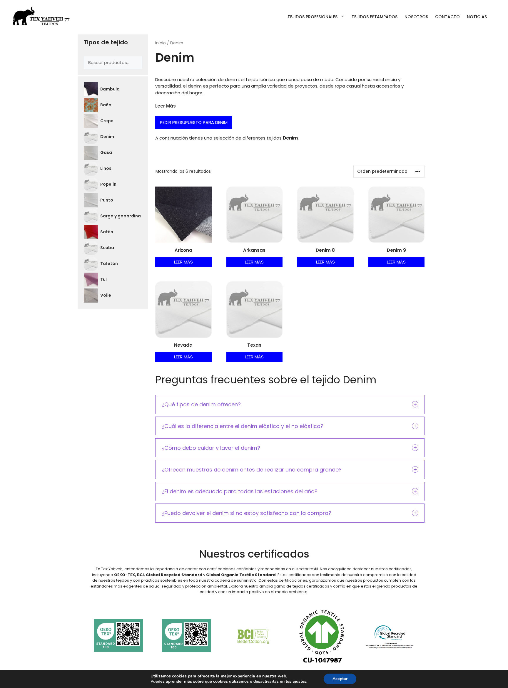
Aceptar (339, 679)
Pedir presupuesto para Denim (194, 122)
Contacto (447, 17)
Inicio (160, 43)
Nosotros (416, 17)
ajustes (299, 681)
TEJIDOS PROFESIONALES (312, 17)
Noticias (477, 17)
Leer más (183, 262)
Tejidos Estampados (374, 17)
